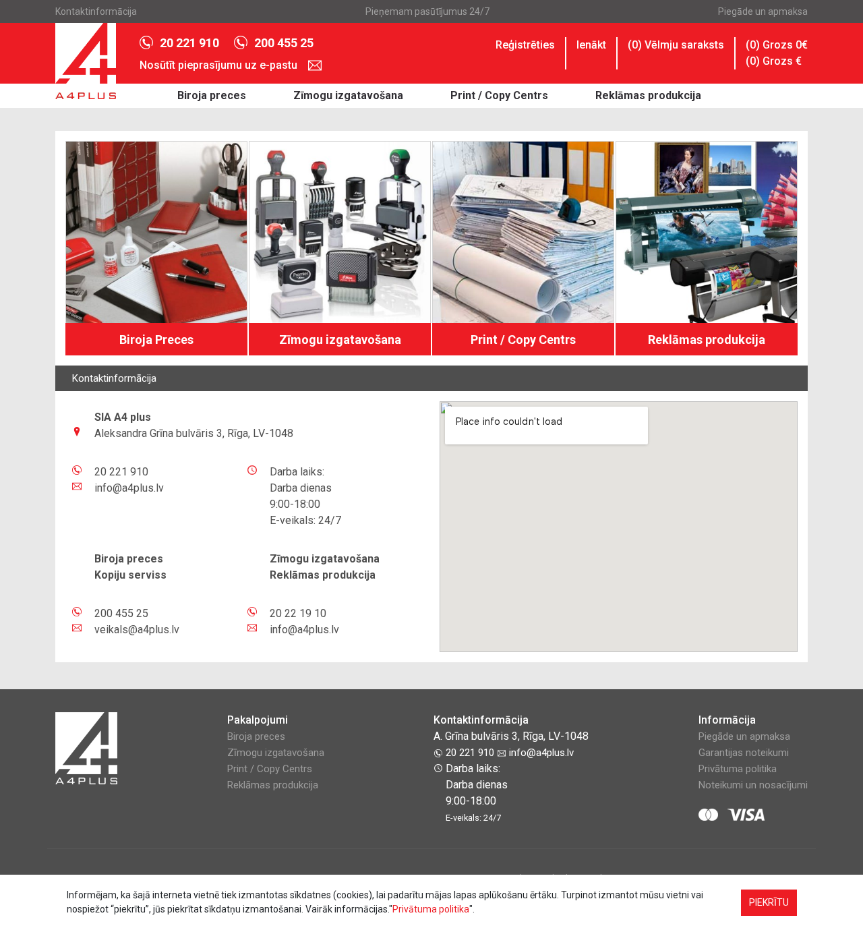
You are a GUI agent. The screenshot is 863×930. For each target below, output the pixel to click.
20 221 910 (189, 43)
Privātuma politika (737, 769)
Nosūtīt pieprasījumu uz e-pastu (220, 65)
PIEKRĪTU (769, 902)
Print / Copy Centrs (499, 95)
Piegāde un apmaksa (763, 11)
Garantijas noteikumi (743, 753)
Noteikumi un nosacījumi (753, 785)
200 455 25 (284, 43)
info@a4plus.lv (540, 753)
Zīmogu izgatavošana (348, 95)
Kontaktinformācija (96, 11)
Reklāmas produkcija (648, 95)
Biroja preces (211, 95)
